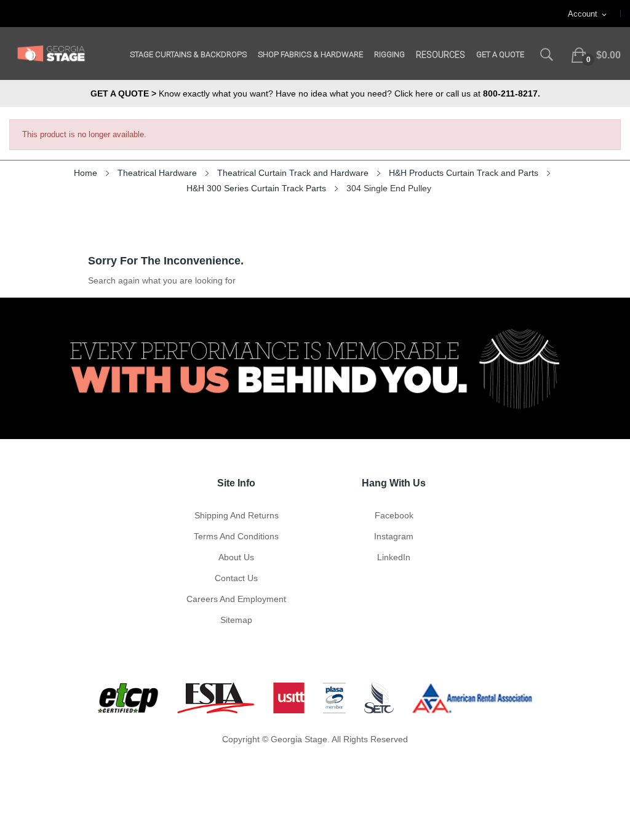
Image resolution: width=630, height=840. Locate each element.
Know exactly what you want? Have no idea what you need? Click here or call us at (315, 93)
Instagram (393, 536)
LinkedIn (393, 557)
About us (236, 557)
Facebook (394, 515)
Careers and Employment (236, 599)
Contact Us (236, 578)
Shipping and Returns (236, 515)
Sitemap (236, 620)
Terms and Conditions (236, 536)
